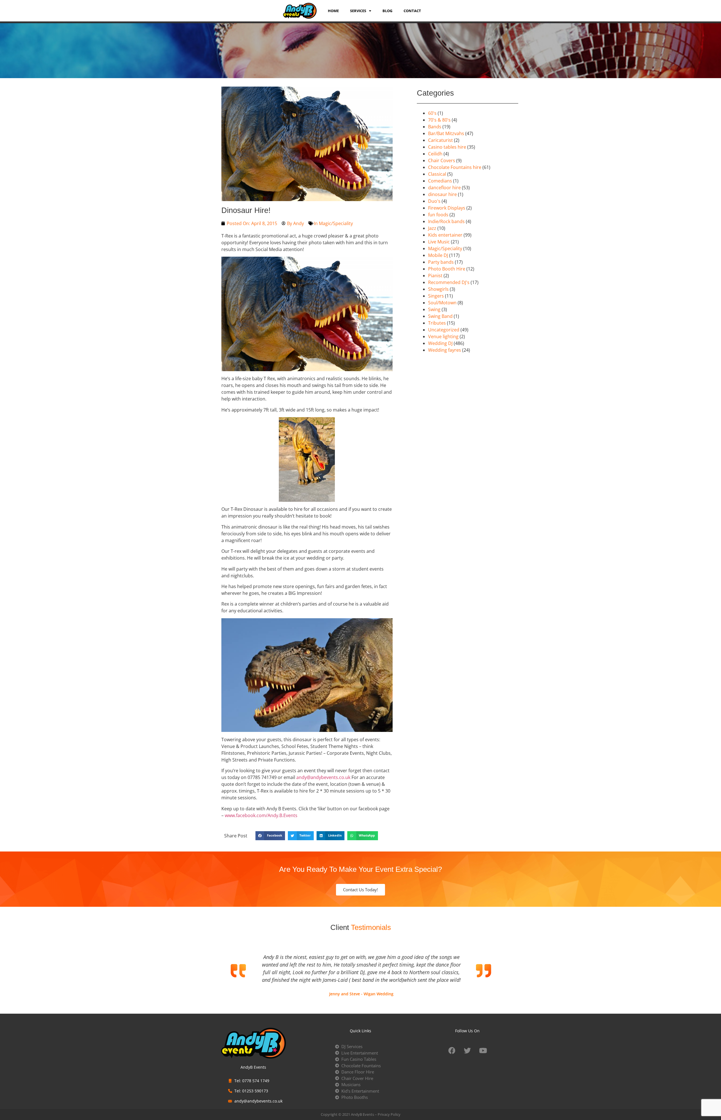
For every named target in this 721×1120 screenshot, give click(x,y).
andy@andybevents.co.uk (323, 777)
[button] (270, 835)
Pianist (435, 275)
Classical (437, 174)
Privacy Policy (389, 1114)
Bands (434, 127)
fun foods (438, 215)
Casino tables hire (447, 147)
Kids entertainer (445, 235)
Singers (436, 296)
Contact (412, 10)
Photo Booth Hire (446, 269)
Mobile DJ (438, 255)
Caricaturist (440, 140)
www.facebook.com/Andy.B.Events (261, 815)
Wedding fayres (444, 350)
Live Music (439, 242)
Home (333, 10)
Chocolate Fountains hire (454, 167)
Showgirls (438, 289)
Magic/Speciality (336, 223)
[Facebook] (452, 1050)
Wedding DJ (440, 343)
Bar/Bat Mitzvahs (446, 133)
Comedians (440, 181)
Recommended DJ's (448, 282)
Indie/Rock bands (446, 221)
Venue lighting (443, 336)
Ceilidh (435, 154)
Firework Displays (446, 208)
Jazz (432, 228)
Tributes (437, 323)
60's (432, 113)
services (358, 10)
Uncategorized (443, 330)
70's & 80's (439, 120)
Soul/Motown (442, 303)
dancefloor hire (444, 187)
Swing (434, 309)
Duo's (434, 201)
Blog (387, 10)
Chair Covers (441, 160)
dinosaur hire (442, 194)
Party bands (441, 262)
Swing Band (440, 316)
